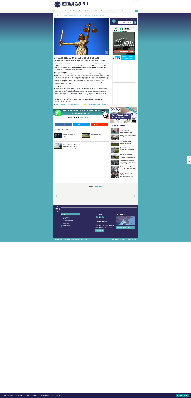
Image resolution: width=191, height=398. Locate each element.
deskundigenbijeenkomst (73, 104)
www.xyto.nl (66, 227)
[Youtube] (99, 217)
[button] (55, 196)
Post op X (82, 125)
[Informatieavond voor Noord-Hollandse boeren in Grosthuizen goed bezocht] (114, 162)
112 (57, 10)
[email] (189, 162)
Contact (109, 10)
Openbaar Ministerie (103, 63)
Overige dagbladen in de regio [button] (124, 227)
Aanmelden (99, 230)
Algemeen (61, 10)
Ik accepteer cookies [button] (182, 395)
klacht (64, 104)
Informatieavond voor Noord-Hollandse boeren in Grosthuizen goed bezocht (128, 162)
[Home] (55, 11)
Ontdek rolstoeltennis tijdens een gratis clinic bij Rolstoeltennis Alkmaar (127, 130)
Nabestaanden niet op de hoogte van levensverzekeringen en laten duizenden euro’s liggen (71, 146)
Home (56, 15)
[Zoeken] (136, 11)
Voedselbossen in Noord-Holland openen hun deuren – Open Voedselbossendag (127, 174)
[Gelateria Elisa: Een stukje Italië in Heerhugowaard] (114, 137)
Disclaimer (124, 239)
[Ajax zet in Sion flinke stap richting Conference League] (114, 150)
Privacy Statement (132, 239)
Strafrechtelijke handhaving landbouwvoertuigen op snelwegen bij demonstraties (127, 156)
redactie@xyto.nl (67, 225)
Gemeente (75, 10)
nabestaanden (59, 104)
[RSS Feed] (102, 217)
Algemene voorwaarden (115, 239)
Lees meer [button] (62, 395)
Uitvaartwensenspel (96, 134)
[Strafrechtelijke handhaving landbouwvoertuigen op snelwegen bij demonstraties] (114, 156)
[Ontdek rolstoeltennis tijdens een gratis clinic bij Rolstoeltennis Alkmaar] (114, 131)
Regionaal (81, 10)
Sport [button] (92, 10)
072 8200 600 (66, 223)
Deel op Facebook (64, 125)
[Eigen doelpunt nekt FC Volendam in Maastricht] (114, 143)
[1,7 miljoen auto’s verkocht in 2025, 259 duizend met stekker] (114, 169)
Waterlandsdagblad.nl (75, 3)
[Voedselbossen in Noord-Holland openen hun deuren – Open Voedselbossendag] (114, 175)
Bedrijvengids (68, 10)
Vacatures (103, 10)
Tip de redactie (100, 125)
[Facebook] (97, 217)
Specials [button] (87, 10)
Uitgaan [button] (97, 10)
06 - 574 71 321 (87, 117)
